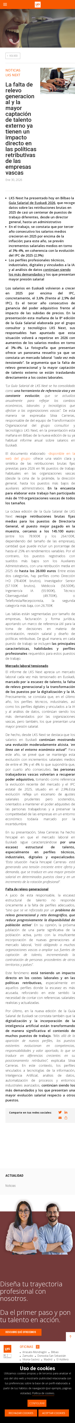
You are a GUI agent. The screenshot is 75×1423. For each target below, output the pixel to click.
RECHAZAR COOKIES (21, 1413)
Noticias (12, 70)
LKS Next (12, 75)
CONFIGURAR (37, 1403)
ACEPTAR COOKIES (53, 1413)
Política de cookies (43, 1393)
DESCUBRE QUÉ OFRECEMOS (20, 1332)
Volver (13, 55)
